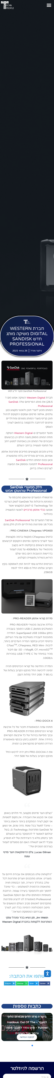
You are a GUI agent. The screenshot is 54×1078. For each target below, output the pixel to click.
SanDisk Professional (17, 520)
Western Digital (36, 397)
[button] (49, 5)
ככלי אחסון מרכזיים (34, 509)
